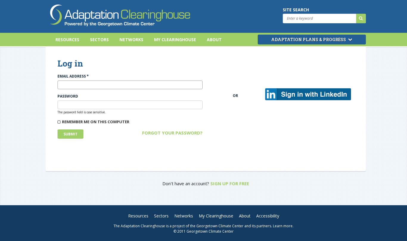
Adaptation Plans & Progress (309, 39)
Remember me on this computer (95, 121)
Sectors (99, 39)
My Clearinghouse (175, 39)
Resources (67, 39)
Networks (131, 39)
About (214, 39)
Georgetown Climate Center (219, 225)
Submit (70, 134)
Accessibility (267, 216)
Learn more (283, 225)
